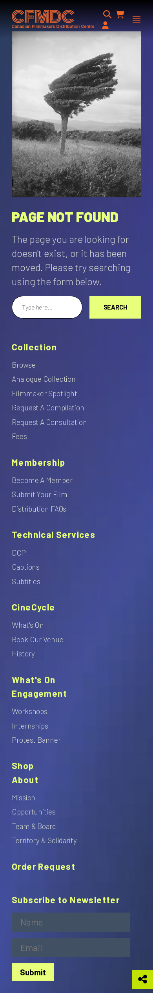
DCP (19, 552)
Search (115, 307)
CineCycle (33, 607)
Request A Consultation (49, 421)
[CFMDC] (53, 19)
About (25, 780)
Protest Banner (36, 739)
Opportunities (34, 811)
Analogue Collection (44, 378)
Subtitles (26, 581)
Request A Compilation (48, 407)
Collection (34, 347)
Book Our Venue (38, 639)
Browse (23, 364)
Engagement (39, 693)
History (23, 653)
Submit (33, 972)
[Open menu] (136, 19)
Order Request (43, 866)
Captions (26, 566)
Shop (23, 766)
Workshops (29, 711)
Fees (19, 436)
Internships (30, 725)
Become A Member (42, 480)
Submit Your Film (39, 494)
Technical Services (53, 534)
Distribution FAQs (39, 508)
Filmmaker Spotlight (44, 393)
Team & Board (34, 826)
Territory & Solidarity (44, 840)
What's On (28, 624)
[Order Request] (120, 14)
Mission (23, 797)
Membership (38, 462)
